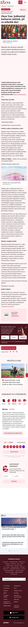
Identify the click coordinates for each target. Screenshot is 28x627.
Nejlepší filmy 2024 (14, 561)
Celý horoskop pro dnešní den (13, 433)
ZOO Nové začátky (18, 565)
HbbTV (5, 593)
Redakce (16, 601)
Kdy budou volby (9, 565)
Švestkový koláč (14, 574)
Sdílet (22, 10)
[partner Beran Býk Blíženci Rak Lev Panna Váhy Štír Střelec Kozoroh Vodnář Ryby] (19, 476)
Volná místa (6, 588)
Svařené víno (5, 568)
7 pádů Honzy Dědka (14, 567)
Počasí (22, 563)
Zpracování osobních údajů (17, 596)
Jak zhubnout (6, 561)
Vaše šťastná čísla (21, 442)
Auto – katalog (6, 567)
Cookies (5, 599)
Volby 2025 (22, 567)
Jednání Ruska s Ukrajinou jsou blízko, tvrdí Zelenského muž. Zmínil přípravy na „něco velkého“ (12, 544)
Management (17, 585)
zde (7, 302)
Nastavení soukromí (16, 606)
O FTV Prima (7, 585)
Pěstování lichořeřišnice (9, 570)
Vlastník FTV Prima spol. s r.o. (7, 602)
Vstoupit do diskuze (9, 348)
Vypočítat (14, 481)
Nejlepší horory (22, 561)
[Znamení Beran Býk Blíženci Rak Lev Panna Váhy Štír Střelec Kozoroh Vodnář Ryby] (14, 337)
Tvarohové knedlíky (9, 572)
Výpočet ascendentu (19, 570)
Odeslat (23, 337)
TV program (7, 563)
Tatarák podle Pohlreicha (15, 568)
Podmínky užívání (6, 596)
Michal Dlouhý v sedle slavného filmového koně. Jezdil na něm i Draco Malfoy (12, 382)
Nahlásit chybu (7, 605)
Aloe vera (23, 568)
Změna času (13, 563)
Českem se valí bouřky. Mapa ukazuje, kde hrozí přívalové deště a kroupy (13, 528)
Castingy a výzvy (18, 590)
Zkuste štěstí (14, 452)
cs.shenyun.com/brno (7, 306)
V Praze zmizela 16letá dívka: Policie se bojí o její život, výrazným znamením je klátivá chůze (13, 535)
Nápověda (16, 599)
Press (15, 588)
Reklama (6, 590)
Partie (18, 563)
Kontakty (16, 593)
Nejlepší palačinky (19, 572)
